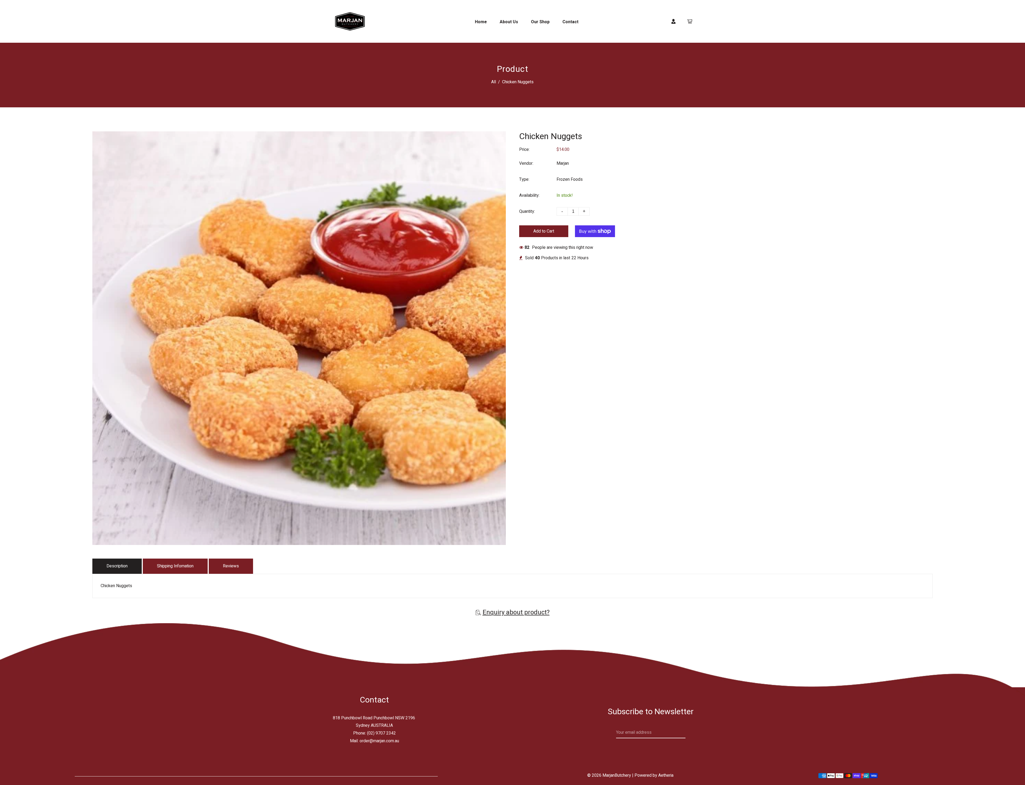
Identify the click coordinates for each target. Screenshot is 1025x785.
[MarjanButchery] (349, 21)
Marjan (563, 163)
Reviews (231, 566)
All (493, 82)
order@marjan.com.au (379, 741)
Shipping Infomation (175, 566)
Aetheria (665, 775)
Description (117, 566)
